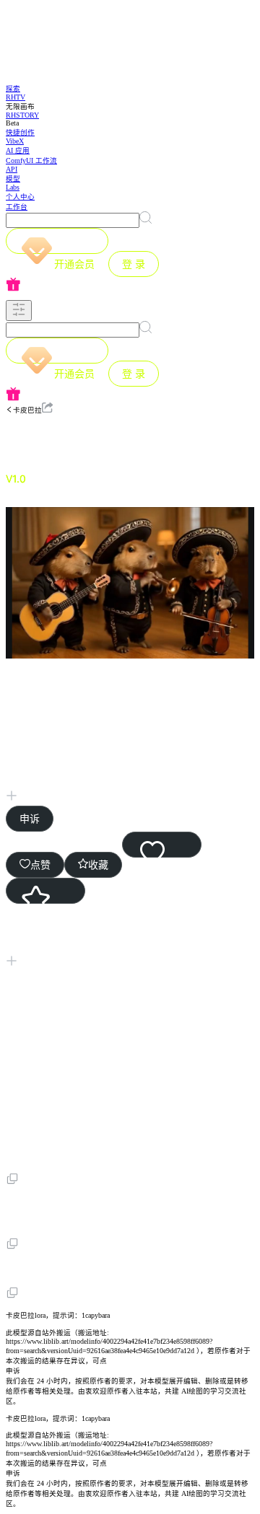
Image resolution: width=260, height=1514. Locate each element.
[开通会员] (57, 241)
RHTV (15, 97)
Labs (13, 187)
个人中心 (20, 197)
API (11, 169)
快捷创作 (20, 132)
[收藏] (45, 891)
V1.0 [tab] (16, 478)
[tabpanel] (130, 905)
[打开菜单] (19, 310)
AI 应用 (18, 150)
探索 (13, 88)
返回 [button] (46, 438)
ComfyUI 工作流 (31, 160)
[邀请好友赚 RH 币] (130, 285)
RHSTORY (22, 115)
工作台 (16, 207)
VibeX (15, 141)
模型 (13, 178)
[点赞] (162, 845)
